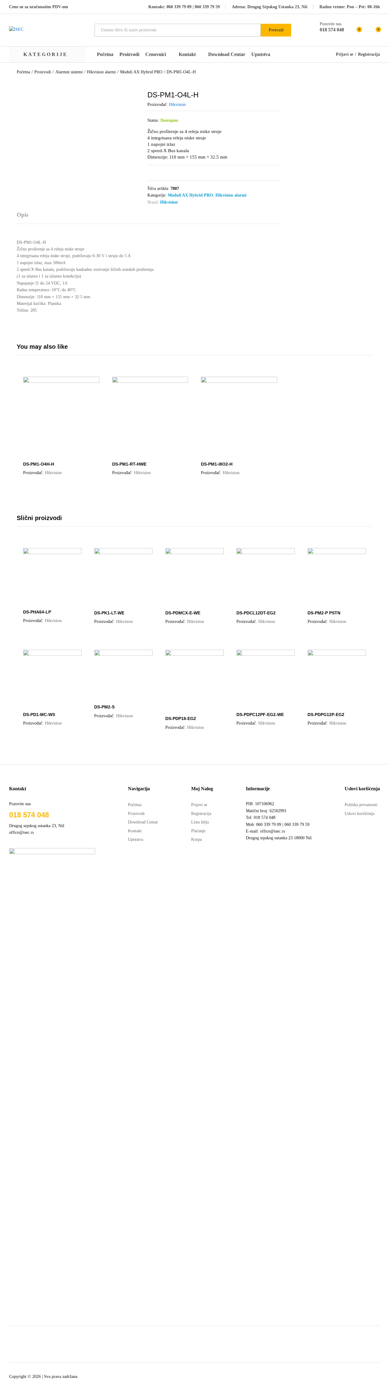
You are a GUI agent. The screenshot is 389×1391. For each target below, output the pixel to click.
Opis (22, 215)
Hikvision (177, 104)
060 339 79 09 (179, 7)
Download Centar (226, 54)
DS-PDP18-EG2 (180, 718)
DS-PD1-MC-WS (39, 714)
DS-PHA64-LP (37, 612)
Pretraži (276, 30)
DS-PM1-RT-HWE (129, 464)
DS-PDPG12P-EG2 (326, 714)
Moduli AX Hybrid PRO (190, 195)
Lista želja (200, 822)
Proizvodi (129, 54)
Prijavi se (344, 54)
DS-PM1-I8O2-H (216, 464)
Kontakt (187, 54)
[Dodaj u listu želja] (67, 454)
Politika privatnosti (361, 804)
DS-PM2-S (104, 706)
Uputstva (260, 54)
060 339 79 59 (207, 7)
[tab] (25, 217)
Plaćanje (198, 831)
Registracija (369, 54)
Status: (153, 120)
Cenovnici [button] (155, 54)
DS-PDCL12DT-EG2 (256, 612)
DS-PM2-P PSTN (324, 612)
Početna (105, 54)
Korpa (196, 839)
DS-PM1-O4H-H (38, 464)
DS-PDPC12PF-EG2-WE (260, 714)
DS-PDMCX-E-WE (182, 612)
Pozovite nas (330, 24)
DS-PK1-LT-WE (109, 612)
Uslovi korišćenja (359, 813)
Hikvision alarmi (230, 195)
